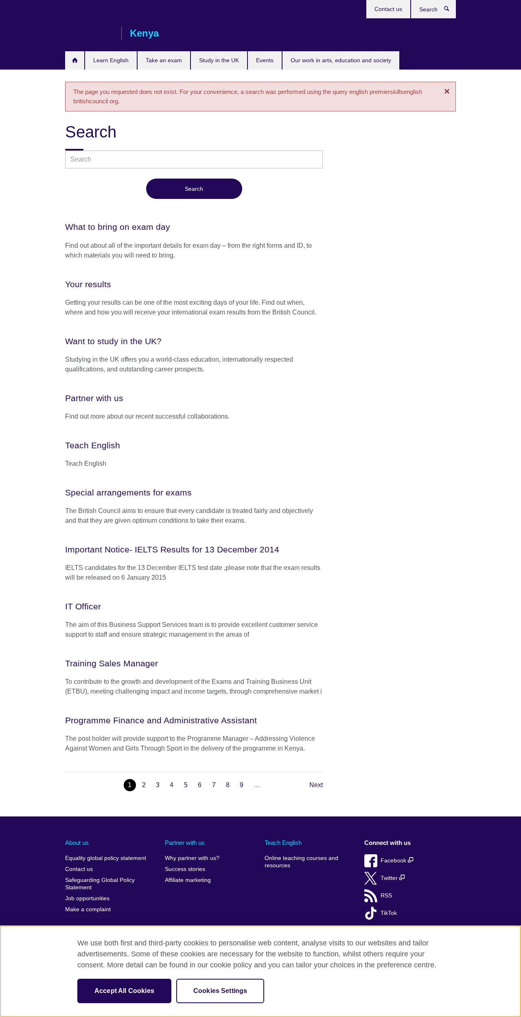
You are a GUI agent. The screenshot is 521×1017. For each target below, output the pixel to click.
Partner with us (185, 842)
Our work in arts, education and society (341, 60)
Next (316, 784)
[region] (260, 971)
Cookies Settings (220, 990)
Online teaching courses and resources (301, 862)
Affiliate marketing (188, 880)
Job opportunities (87, 898)
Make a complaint (88, 909)
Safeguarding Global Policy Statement (100, 883)
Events (265, 60)
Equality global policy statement (105, 858)
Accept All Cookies (124, 990)
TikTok (389, 913)
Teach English (283, 842)
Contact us (388, 9)
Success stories (185, 869)
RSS (386, 896)
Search (451, 11)
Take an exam (164, 60)
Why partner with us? (192, 858)
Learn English (111, 60)
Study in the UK (219, 60)
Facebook (394, 861)
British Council (89, 33)
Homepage (74, 60)
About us (77, 842)
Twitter (390, 878)
